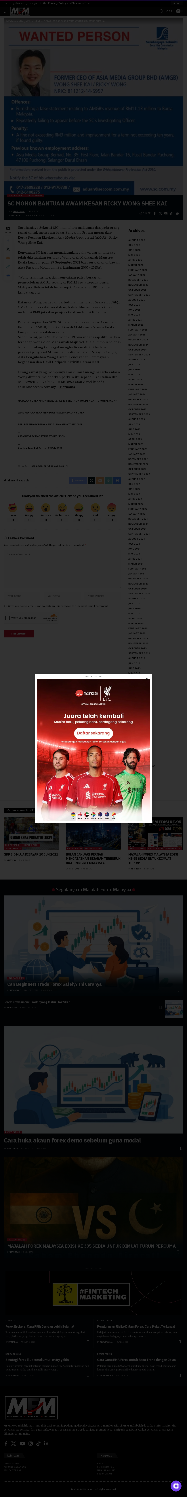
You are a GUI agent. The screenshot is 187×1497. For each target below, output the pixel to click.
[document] (93, 748)
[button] (147, 678)
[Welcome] (176, 1486)
